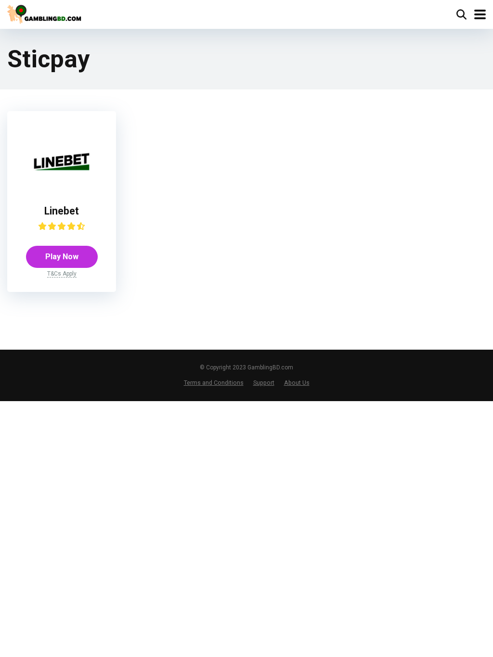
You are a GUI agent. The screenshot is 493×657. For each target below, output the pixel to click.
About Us (297, 382)
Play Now (61, 256)
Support (263, 382)
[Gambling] (46, 13)
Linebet (61, 211)
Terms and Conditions (214, 382)
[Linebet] (62, 187)
